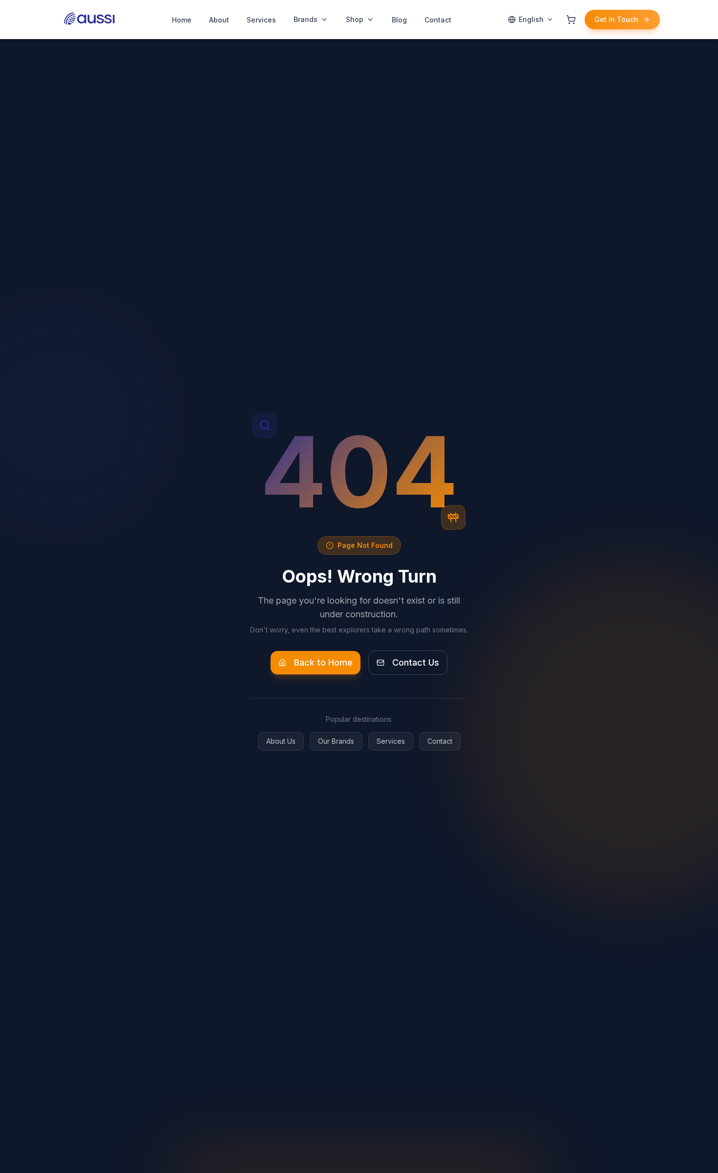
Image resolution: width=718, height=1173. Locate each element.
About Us (281, 741)
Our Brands (336, 741)
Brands (305, 19)
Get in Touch (616, 19)
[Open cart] (571, 19)
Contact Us (415, 662)
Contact (439, 741)
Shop (354, 19)
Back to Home (323, 662)
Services (391, 741)
